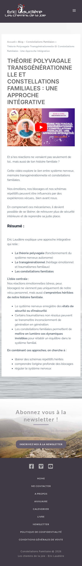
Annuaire (41, 501)
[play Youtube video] (41, 127)
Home (41, 478)
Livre (41, 516)
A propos (41, 493)
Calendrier (41, 509)
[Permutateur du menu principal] (74, 10)
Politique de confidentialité (41, 531)
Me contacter (41, 486)
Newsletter (41, 524)
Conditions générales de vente (41, 539)
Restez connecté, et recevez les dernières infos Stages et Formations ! (43, 432)
